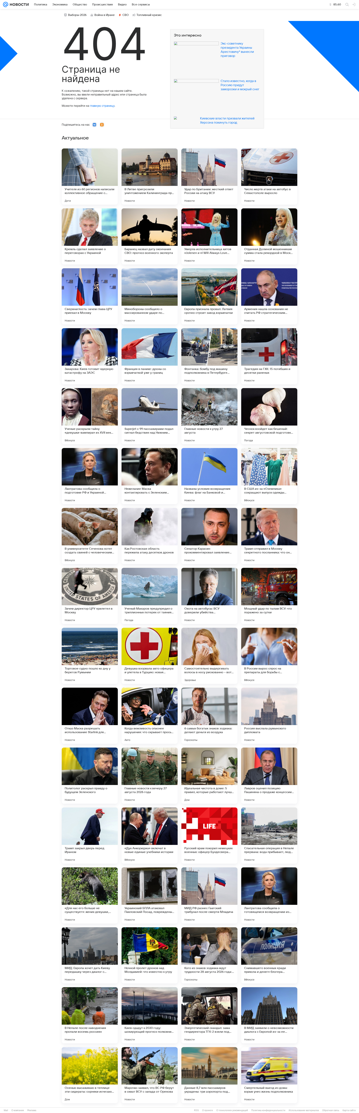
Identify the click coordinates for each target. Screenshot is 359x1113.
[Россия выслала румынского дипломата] (269, 716)
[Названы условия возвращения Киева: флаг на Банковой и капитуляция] (209, 476)
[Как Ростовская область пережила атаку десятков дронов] (150, 536)
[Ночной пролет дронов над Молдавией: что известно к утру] (150, 955)
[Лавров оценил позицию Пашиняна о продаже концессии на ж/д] (269, 776)
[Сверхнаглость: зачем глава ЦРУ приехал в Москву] (90, 296)
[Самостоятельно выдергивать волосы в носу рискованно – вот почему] (209, 656)
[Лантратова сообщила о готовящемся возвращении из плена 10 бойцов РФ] (269, 895)
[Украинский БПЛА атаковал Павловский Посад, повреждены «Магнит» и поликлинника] (150, 895)
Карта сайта (349, 1110)
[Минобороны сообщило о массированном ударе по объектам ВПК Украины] (150, 296)
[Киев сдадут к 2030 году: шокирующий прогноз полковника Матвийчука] (150, 1015)
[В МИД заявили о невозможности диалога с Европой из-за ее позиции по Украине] (269, 1015)
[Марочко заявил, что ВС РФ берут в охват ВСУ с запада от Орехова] (150, 1075)
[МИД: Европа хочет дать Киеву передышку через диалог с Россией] (90, 955)
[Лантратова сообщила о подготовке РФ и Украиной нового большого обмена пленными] (90, 476)
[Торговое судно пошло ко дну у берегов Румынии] (90, 656)
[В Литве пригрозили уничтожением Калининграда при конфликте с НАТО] (150, 176)
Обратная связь (330, 1110)
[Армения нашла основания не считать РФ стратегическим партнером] (269, 296)
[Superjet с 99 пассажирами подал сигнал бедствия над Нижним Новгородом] (150, 416)
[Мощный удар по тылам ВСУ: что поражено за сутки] (269, 596)
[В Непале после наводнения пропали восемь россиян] (90, 1015)
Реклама (31, 1110)
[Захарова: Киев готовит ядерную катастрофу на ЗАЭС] (90, 356)
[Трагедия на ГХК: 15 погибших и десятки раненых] (269, 356)
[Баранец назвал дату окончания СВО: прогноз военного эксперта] (150, 236)
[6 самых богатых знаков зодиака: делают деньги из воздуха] (209, 716)
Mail (6, 1110)
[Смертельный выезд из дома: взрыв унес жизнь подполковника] (269, 1075)
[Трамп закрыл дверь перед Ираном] (90, 835)
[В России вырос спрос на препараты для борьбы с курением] (269, 656)
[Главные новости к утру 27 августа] (209, 416)
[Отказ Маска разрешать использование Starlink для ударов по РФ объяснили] (90, 716)
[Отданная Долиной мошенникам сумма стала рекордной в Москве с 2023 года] (269, 236)
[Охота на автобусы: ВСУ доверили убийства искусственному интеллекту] (209, 596)
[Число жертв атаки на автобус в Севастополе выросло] (269, 176)
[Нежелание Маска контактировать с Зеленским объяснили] (150, 476)
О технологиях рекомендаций (232, 1110)
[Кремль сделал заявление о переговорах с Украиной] (90, 236)
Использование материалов (304, 1110)
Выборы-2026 (77, 14)
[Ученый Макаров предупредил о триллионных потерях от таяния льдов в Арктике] (150, 596)
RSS (196, 1110)
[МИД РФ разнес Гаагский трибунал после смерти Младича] (209, 895)
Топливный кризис (149, 14)
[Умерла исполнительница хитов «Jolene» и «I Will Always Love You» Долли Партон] (209, 236)
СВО (125, 14)
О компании (17, 1110)
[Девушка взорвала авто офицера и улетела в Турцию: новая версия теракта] (150, 656)
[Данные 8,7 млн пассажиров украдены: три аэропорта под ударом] (209, 1075)
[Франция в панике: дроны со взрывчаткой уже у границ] (150, 356)
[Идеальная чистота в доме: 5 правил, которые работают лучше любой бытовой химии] (209, 776)
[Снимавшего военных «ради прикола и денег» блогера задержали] (269, 955)
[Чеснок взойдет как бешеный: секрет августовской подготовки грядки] (269, 416)
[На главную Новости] (18, 4)
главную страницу (102, 105)
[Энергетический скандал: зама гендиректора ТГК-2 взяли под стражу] (209, 1015)
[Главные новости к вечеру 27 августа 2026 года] (150, 776)
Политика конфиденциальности (268, 1110)
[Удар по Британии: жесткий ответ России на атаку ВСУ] (209, 176)
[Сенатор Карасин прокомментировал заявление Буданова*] (209, 536)
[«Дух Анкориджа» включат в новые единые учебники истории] (150, 835)
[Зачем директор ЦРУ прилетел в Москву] (90, 596)
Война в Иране (104, 14)
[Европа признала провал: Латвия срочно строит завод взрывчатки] (209, 296)
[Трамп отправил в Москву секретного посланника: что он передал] (269, 536)
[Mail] (5, 4)
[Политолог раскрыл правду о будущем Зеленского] (90, 776)
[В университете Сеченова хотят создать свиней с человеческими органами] (90, 536)
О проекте (207, 1110)
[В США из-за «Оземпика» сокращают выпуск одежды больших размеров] (269, 476)
